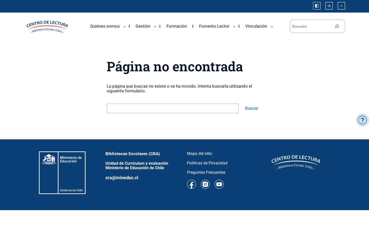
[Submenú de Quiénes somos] (124, 26)
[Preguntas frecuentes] (362, 120)
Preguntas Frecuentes (206, 172)
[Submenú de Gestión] (155, 26)
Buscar (251, 108)
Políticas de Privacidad (207, 163)
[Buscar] (337, 26)
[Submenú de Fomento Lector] (234, 26)
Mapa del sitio (199, 153)
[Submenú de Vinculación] (272, 26)
